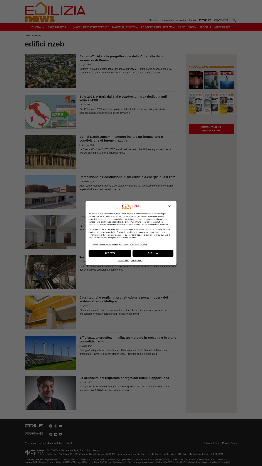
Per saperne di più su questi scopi (133, 245)
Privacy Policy (137, 260)
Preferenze (153, 253)
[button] (169, 206)
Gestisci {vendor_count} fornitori (105, 245)
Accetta (110, 253)
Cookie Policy (123, 260)
